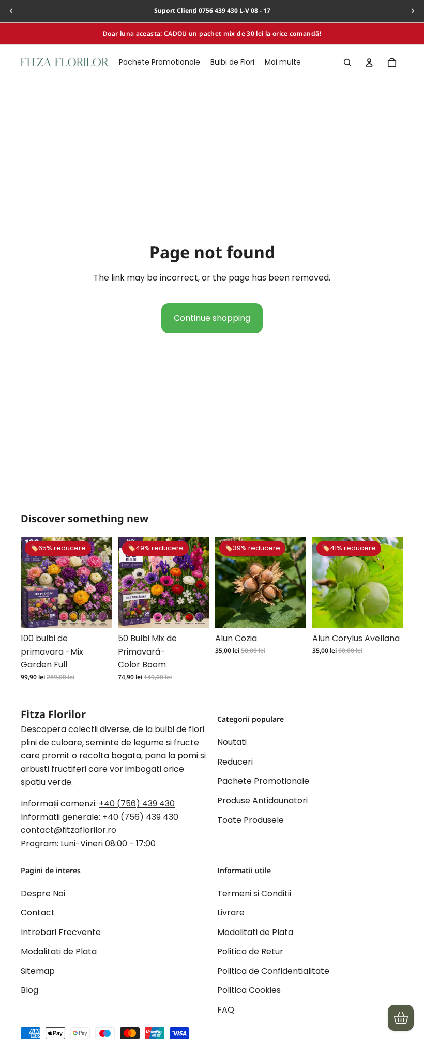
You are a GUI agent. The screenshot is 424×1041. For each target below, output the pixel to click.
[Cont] (369, 62)
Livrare (231, 913)
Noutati (232, 742)
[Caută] (347, 62)
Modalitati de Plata (59, 951)
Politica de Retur (250, 951)
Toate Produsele (250, 820)
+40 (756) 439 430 (137, 804)
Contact (38, 913)
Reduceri (235, 762)
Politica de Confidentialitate (273, 971)
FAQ (225, 1010)
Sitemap (38, 971)
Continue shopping (212, 318)
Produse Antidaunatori (262, 800)
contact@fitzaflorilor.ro (68, 830)
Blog (29, 990)
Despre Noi (43, 893)
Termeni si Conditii (254, 893)
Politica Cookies (249, 990)
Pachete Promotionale (263, 781)
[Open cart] (401, 1018)
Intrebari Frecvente (61, 932)
